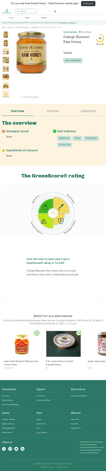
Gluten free (64, 144)
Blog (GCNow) (7, 400)
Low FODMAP (41, 433)
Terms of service (47, 467)
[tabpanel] (53, 138)
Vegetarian (64, 138)
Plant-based (7, 433)
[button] (25, 11)
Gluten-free (41, 424)
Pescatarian (91, 138)
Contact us (40, 396)
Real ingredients (73, 60)
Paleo (77, 138)
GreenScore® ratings (10, 405)
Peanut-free (76, 428)
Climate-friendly (8, 419)
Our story (5, 396)
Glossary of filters (43, 400)
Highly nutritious (8, 424)
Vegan (38, 419)
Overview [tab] (17, 111)
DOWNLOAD (88, 4)
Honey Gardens (70, 32)
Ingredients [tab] (88, 111)
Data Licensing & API (79, 396)
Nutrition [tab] (53, 111)
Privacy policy (62, 467)
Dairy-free (75, 419)
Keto (38, 428)
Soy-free (74, 424)
